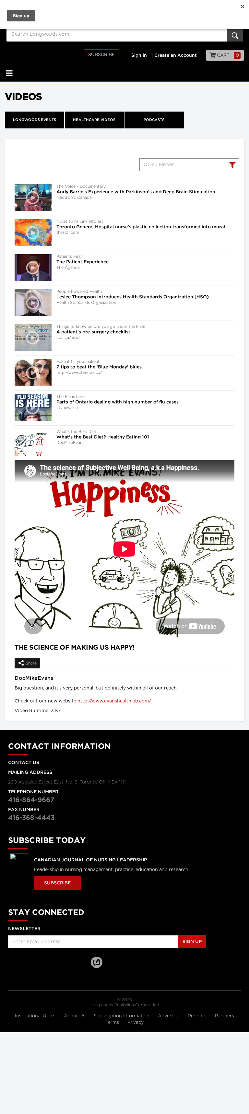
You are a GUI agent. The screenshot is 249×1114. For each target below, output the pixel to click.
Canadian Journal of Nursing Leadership (90, 860)
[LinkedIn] (48, 962)
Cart (227, 55)
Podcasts (154, 120)
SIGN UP (192, 942)
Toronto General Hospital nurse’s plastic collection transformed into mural (140, 227)
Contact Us (23, 763)
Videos (23, 96)
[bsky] (32, 962)
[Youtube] (64, 962)
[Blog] (96, 966)
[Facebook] (16, 962)
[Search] (231, 166)
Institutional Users (36, 1016)
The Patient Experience (82, 262)
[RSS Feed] (81, 962)
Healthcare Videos (94, 120)
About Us (75, 1016)
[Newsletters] (112, 962)
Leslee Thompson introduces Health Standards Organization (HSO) (132, 297)
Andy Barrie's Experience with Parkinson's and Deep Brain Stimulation (135, 192)
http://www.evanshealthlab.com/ (114, 701)
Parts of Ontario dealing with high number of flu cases (117, 402)
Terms (113, 1022)
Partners (224, 1016)
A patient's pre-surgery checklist (93, 332)
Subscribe (101, 55)
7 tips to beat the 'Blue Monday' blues (99, 367)
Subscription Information (121, 1016)
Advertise (169, 1016)
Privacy (135, 1022)
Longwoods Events (34, 120)
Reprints (198, 1016)
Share (31, 663)
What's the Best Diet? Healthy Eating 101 (102, 437)
